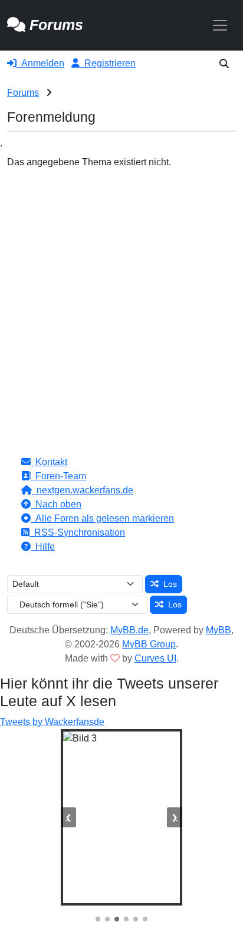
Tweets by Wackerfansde (52, 722)
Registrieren (108, 63)
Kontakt (49, 462)
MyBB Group (149, 644)
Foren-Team (58, 476)
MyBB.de (129, 630)
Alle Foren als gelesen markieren (102, 518)
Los (168, 584)
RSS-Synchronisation (77, 532)
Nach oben (56, 504)
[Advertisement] (121, 296)
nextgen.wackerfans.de (82, 490)
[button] (224, 63)
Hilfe (43, 547)
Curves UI (155, 658)
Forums (23, 93)
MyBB (218, 630)
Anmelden (40, 63)
